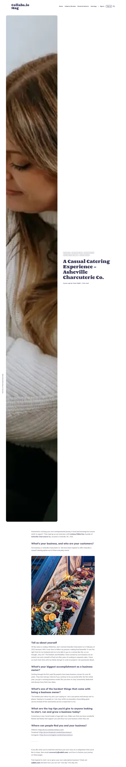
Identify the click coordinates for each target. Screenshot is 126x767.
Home (61, 6)
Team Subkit (77, 283)
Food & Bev (67, 252)
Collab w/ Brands (70, 6)
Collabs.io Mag (20, 6)
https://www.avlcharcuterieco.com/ (51, 730)
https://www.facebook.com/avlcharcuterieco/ (55, 732)
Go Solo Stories (89, 252)
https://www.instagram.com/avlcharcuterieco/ (56, 735)
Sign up (109, 6)
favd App (94, 6)
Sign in (102, 6)
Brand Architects (83, 6)
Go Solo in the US (77, 252)
